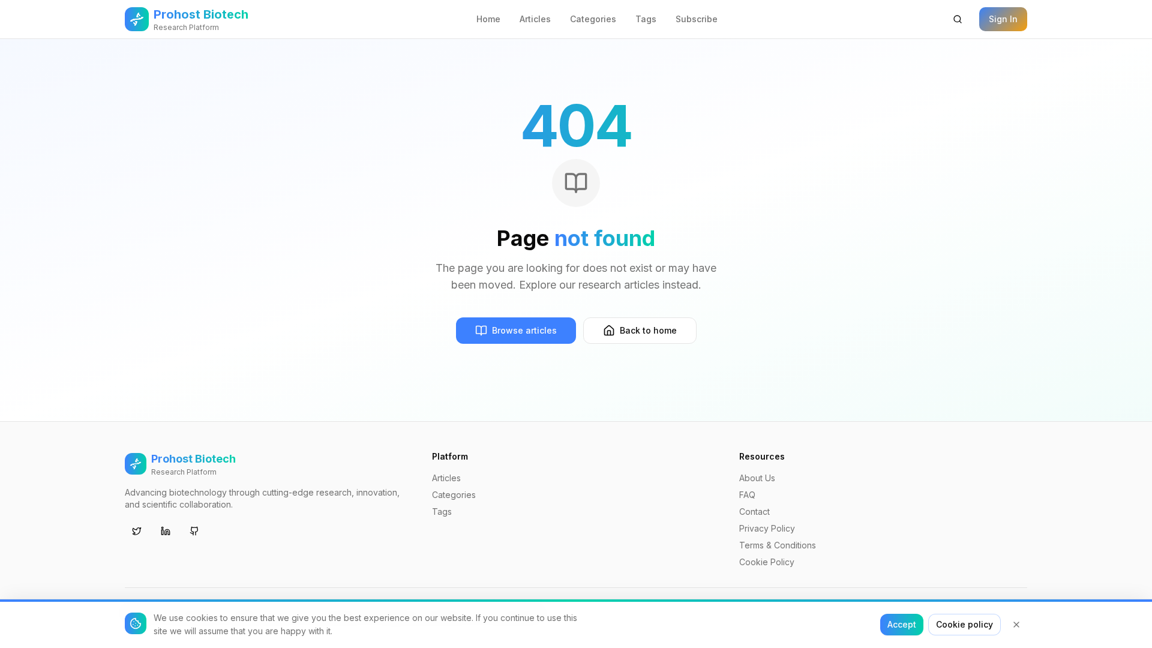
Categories (593, 19)
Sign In (1003, 19)
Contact (754, 511)
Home (488, 19)
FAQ (747, 495)
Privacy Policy (767, 528)
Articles (535, 19)
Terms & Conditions (777, 545)
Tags (645, 19)
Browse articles (524, 330)
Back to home (648, 330)
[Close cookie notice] (1016, 624)
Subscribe (697, 19)
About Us (757, 478)
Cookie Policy (766, 562)
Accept (901, 624)
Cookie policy (964, 624)
